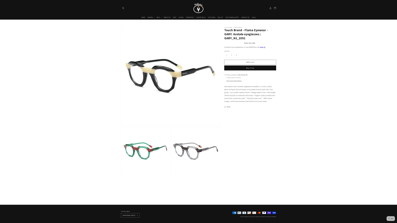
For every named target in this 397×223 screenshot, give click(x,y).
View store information (234, 81)
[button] (123, 8)
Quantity (227, 51)
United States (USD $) (129, 215)
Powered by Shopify (271, 216)
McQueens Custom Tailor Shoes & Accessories (255, 216)
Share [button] (229, 107)
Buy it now (250, 68)
